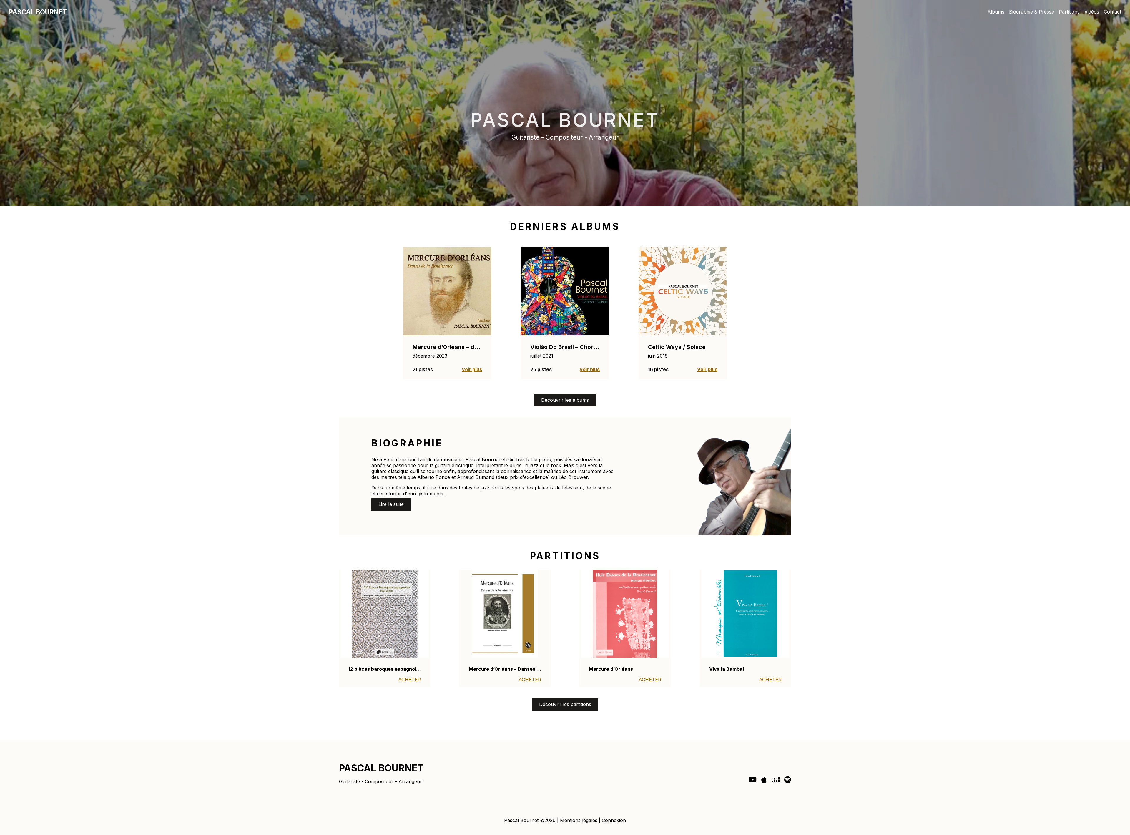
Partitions (1069, 12)
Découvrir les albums (565, 400)
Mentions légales (578, 820)
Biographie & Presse (1031, 12)
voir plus (472, 369)
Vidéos (1091, 12)
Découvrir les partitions (565, 704)
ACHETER (409, 680)
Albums (995, 12)
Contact (1112, 12)
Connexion (614, 820)
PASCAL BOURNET (38, 12)
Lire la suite (391, 504)
